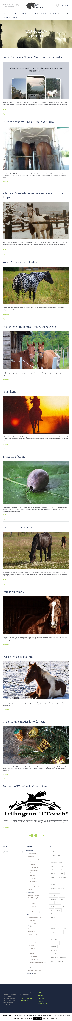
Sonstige (32, 909)
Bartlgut (52, 870)
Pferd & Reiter (31, 931)
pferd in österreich (55, 928)
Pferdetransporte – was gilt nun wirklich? (28, 122)
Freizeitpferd (53, 884)
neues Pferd (53, 917)
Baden (31, 861)
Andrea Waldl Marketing (56, 862)
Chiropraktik (33, 956)
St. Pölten (32, 881)
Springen (32, 906)
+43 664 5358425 (64, 5)
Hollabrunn (33, 870)
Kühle (58, 910)
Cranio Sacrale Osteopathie (37, 962)
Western (32, 900)
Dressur (32, 903)
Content (52, 877)
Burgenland (31, 856)
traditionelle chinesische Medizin (58, 957)
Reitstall (34, 13)
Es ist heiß (9, 391)
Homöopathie (33, 959)
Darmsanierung (62, 877)
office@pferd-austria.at (26, 998)
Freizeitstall (31, 923)
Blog (15, 13)
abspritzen (53, 851)
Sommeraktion (54, 950)
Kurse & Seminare (32, 895)
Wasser (52, 961)
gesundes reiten (54, 892)
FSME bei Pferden (14, 456)
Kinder (6, 17)
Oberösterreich (32, 853)
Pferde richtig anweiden (18, 527)
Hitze (58, 902)
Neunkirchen (33, 878)
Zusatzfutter (33, 937)
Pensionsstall (31, 920)
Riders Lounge (54, 939)
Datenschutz (40, 998)
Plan (65, 928)
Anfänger (53, 866)
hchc (62, 899)
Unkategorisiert (29, 973)
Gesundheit (54, 13)
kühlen (52, 913)
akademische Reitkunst (56, 855)
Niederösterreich (32, 859)
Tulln (31, 884)
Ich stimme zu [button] (37, 1018)
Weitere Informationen (50, 1018)
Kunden (62, 906)
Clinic (61, 873)
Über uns (7, 13)
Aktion (52, 859)
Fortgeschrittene (63, 881)
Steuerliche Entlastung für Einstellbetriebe (29, 327)
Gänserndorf (33, 867)
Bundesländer (29, 850)
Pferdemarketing (54, 924)
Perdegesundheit (54, 921)
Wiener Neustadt (34, 886)
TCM (31, 954)
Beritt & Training (32, 898)
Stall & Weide (31, 928)
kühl (51, 910)
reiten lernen (54, 935)
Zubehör (43, 13)
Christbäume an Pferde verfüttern (24, 721)
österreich (60, 961)
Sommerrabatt (54, 954)
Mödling (32, 875)
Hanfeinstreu (54, 895)
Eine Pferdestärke (14, 592)
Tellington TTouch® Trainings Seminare (28, 786)
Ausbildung (23, 13)
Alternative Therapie (33, 951)
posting (52, 932)
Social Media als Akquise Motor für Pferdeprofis (32, 57)
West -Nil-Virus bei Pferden (20, 262)
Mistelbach (33, 873)
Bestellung (53, 873)
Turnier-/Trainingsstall (34, 917)
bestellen (61, 870)
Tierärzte (30, 945)
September (53, 946)
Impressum (40, 995)
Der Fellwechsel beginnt (18, 657)
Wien (29, 889)
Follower (52, 881)
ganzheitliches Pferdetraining (57, 888)
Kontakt (15, 17)
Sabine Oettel (54, 943)
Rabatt (60, 932)
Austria (61, 866)
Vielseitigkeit (35, 912)
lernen (59, 913)
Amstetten (32, 864)
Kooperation (53, 906)
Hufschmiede (31, 942)
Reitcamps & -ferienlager (34, 970)
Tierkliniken (31, 948)
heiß (52, 902)
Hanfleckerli (53, 899)
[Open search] (68, 13)
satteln (63, 943)
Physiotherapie (34, 965)
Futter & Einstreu (32, 934)
